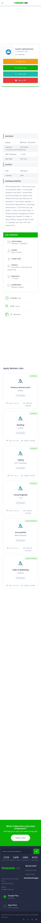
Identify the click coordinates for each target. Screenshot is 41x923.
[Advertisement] (20, 20)
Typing (20, 460)
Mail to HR (21, 80)
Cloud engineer (21, 495)
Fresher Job (28, 915)
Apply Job (21, 61)
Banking (20, 425)
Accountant (20, 532)
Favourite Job (22, 68)
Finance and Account (20, 387)
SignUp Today (20, 838)
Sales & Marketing (20, 570)
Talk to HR (21, 74)
